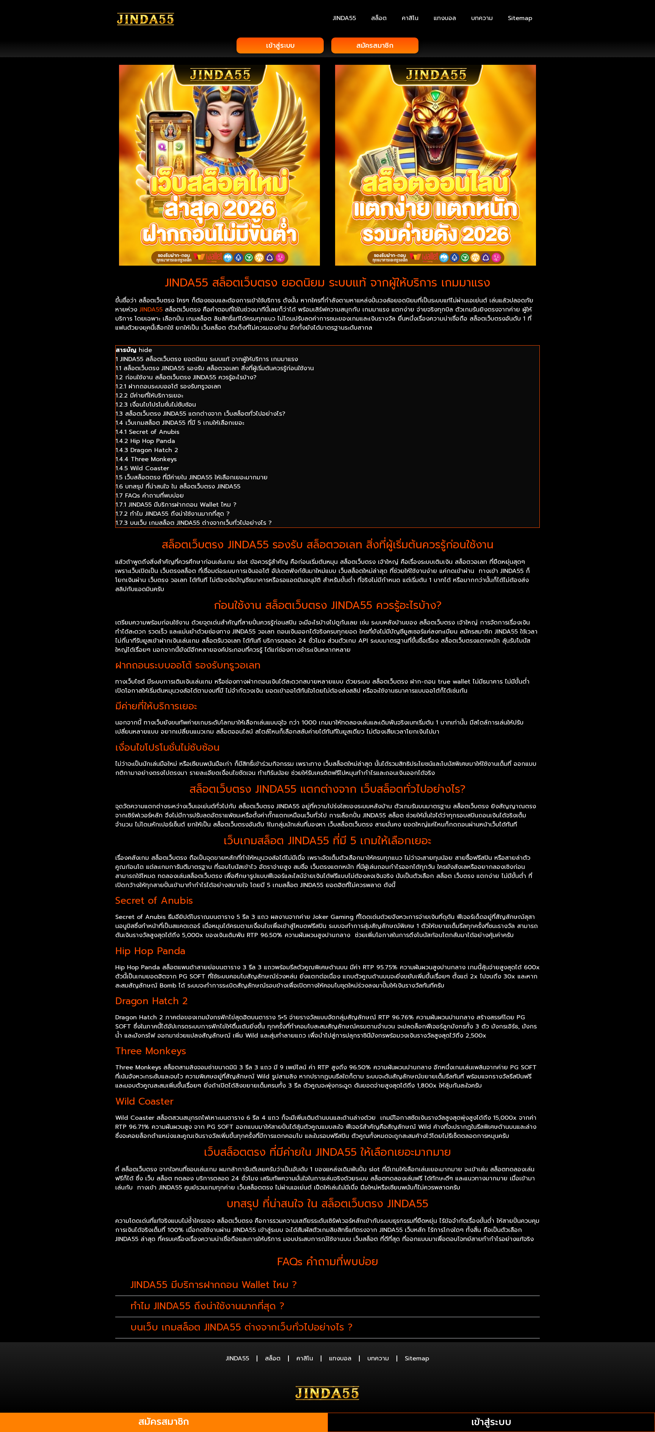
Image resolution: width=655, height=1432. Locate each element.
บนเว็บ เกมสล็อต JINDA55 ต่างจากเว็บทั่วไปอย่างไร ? (241, 1327)
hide (145, 350)
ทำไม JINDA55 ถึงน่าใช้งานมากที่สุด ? (207, 1306)
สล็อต (379, 18)
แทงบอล (445, 18)
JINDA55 (344, 18)
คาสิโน (410, 18)
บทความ (482, 18)
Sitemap (520, 18)
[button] (327, 1285)
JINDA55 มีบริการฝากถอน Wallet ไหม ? (213, 1285)
